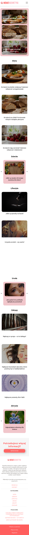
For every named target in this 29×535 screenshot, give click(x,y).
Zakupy (14, 310)
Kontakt (14, 487)
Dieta (14, 61)
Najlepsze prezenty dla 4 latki (14, 397)
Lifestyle (14, 188)
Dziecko (14, 157)
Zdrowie (14, 406)
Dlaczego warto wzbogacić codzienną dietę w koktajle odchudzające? (14, 514)
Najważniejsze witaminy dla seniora (15, 428)
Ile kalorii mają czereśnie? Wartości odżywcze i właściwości (12, 50)
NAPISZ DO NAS (14, 450)
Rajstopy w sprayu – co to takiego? (14, 336)
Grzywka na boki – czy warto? (14, 242)
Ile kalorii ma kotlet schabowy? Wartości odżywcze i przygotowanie (13, 19)
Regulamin (14, 532)
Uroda (14, 278)
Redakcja (14, 485)
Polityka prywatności (14, 526)
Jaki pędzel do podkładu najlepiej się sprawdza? (14, 301)
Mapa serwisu (14, 529)
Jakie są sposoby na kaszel (14, 213)
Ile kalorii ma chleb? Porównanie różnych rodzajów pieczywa (13, 35)
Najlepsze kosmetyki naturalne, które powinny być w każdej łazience (14, 368)
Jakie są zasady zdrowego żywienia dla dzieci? (14, 179)
